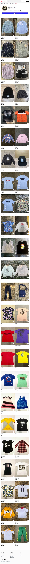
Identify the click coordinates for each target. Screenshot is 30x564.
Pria (4, 3)
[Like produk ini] (13, 35)
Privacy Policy (3, 561)
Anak (10, 3)
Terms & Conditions (7, 561)
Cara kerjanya (12, 553)
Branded (7, 3)
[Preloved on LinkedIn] (7, 559)
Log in (24, 1)
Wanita (2, 3)
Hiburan (13, 3)
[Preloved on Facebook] (4, 559)
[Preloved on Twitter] (5, 559)
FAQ (20, 553)
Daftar (27, 1)
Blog (1, 556)
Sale (16, 3)
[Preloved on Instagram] (1, 559)
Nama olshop (12, 557)
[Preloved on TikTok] (2, 559)
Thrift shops (11, 556)
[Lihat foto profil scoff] (5, 8)
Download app (3, 553)
